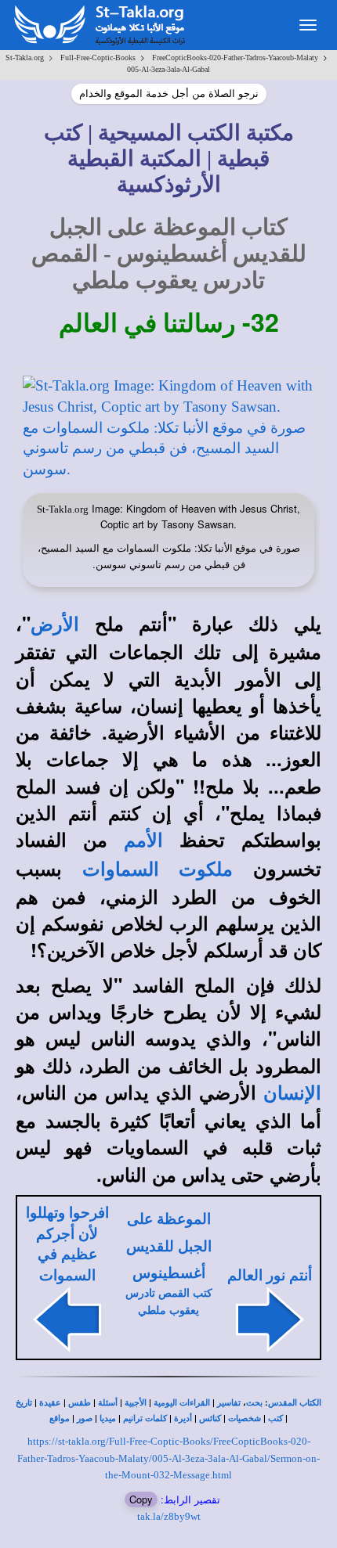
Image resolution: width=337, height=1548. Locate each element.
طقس (79, 1403)
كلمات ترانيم (145, 1418)
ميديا (108, 1418)
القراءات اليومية (182, 1403)
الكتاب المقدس (294, 1403)
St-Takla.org (24, 57)
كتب (275, 1418)
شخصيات (244, 1418)
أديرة (183, 1418)
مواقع (59, 1418)
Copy (141, 1499)
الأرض (55, 624)
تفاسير (229, 1403)
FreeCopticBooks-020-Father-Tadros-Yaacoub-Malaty (235, 57)
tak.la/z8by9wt (169, 1516)
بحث (254, 1403)
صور (84, 1418)
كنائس (210, 1418)
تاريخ (24, 1403)
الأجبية (136, 1403)
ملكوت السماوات (157, 869)
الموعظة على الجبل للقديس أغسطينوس (169, 1246)
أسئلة (108, 1403)
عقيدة (50, 1403)
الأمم (143, 840)
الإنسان (292, 1093)
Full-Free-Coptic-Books (98, 57)
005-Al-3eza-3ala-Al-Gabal (168, 69)
